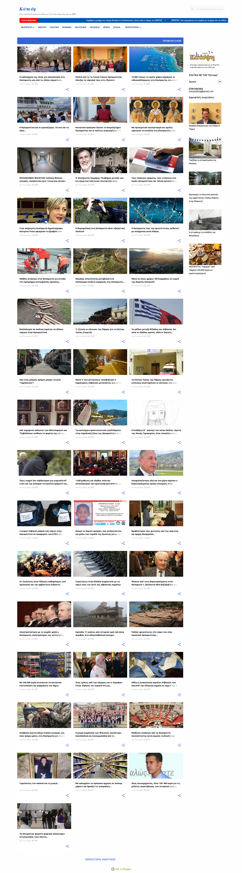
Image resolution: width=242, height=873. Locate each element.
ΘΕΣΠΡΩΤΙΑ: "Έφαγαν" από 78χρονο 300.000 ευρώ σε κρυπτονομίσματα (202, 270)
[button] (67, 89)
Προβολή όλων (172, 41)
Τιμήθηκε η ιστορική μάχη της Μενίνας (202, 162)
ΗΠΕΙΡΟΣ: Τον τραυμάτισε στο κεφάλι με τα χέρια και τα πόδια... (158, 20)
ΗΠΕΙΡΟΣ (42, 27)
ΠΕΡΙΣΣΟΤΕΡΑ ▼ (133, 27)
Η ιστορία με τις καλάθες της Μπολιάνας (202, 234)
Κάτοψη (27, 9)
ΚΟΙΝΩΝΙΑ (66, 27)
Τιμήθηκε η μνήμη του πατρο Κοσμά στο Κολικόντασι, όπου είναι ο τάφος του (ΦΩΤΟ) (82, 20)
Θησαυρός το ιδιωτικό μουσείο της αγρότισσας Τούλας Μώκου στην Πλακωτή (204, 197)
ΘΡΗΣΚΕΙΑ (95, 27)
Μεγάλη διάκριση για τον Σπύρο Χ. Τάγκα (204, 127)
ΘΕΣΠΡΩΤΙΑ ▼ (28, 27)
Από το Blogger (123, 869)
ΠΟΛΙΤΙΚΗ (54, 27)
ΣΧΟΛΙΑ (116, 27)
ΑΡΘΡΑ (106, 27)
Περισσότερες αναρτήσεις (100, 859)
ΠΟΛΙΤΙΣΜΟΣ (81, 27)
